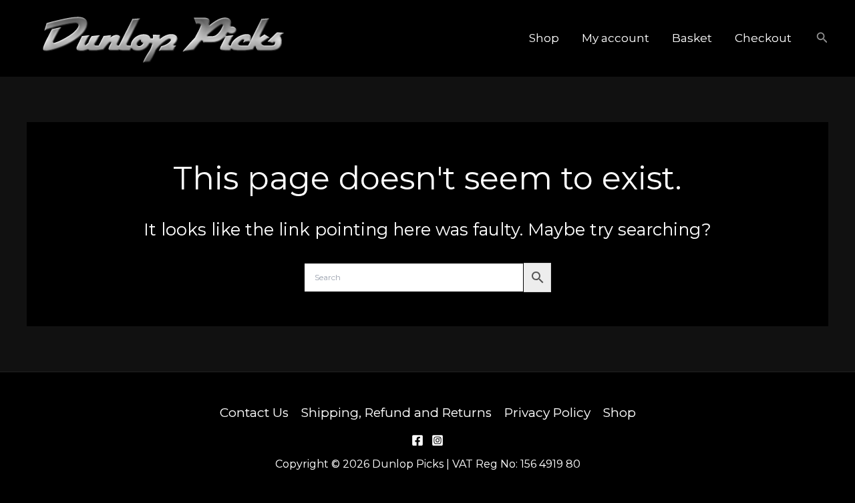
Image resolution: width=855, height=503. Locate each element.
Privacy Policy (547, 412)
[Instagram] (438, 440)
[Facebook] (417, 440)
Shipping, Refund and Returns (396, 412)
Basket (692, 38)
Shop (544, 38)
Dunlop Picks (364, 37)
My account (615, 38)
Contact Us (254, 412)
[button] (822, 38)
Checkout (763, 38)
